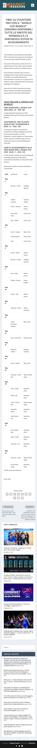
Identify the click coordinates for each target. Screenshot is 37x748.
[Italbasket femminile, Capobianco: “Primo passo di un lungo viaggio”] (18, 537)
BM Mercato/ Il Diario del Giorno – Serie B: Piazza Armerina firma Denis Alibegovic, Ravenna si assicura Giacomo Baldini (16, 671)
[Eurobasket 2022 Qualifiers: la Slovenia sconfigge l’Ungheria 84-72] (18, 592)
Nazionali (30, 46)
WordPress (32, 743)
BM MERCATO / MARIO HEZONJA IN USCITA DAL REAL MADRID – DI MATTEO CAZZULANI (18, 732)
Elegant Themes (15, 743)
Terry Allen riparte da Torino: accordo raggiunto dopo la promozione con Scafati (18, 696)
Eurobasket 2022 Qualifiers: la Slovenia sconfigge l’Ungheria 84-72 (17, 605)
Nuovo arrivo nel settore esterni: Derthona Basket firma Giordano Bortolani (17, 703)
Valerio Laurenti (14, 46)
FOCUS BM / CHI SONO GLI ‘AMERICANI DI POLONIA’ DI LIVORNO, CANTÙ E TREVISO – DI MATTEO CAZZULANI (18, 689)
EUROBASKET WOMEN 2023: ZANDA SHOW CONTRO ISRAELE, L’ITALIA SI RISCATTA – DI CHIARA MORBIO (18, 632)
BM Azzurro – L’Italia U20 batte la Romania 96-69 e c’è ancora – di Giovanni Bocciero (18, 680)
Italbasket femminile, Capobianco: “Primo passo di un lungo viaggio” (17, 549)
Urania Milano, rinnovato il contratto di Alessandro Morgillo (16, 709)
